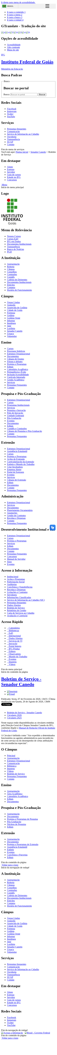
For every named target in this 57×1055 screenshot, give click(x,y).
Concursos (12, 180)
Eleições (11, 285)
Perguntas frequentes (16, 129)
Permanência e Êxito (16, 372)
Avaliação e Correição (17, 615)
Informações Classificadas (19, 597)
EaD (10, 633)
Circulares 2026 (14, 715)
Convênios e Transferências (19, 587)
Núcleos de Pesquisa (16, 824)
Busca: (7, 94)
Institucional (12, 576)
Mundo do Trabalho (17, 656)
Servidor (11, 172)
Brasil (10, 6)
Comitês (11, 277)
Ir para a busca (14, 17)
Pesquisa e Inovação (16, 410)
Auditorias (12, 584)
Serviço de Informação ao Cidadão (23, 134)
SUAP (10, 142)
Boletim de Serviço (16, 608)
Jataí (9, 326)
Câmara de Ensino (15, 359)
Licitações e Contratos (17, 592)
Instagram (11, 1020)
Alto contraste (13, 47)
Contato (10, 144)
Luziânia (11, 328)
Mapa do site (13, 50)
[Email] (11, 694)
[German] (16, 32)
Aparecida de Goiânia (17, 307)
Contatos (11, 287)
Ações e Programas (16, 579)
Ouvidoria (11, 136)
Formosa (11, 313)
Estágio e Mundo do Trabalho (20, 464)
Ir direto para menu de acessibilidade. (18, 2)
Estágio (10, 849)
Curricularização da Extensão (20, 461)
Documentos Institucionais (19, 244)
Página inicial (22, 152)
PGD (9, 252)
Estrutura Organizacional (18, 353)
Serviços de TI (15, 641)
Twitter (10, 1022)
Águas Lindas (13, 302)
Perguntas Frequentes (17, 385)
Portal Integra (14, 646)
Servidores (12, 595)
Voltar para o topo (9, 865)
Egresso (10, 169)
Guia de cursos (14, 174)
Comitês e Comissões (17, 428)
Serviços (11, 382)
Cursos (10, 348)
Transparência (13, 139)
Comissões (12, 274)
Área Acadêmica (14, 794)
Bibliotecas (13, 630)
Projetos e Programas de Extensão (22, 844)
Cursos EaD (12, 239)
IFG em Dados (14, 241)
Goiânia (10, 315)
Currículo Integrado (16, 377)
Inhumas (11, 320)
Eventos (10, 420)
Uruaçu (10, 333)
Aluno (10, 167)
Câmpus (11, 269)
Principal (11, 755)
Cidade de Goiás (14, 310)
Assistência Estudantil (17, 451)
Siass (9, 561)
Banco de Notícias (15, 249)
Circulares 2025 (14, 718)
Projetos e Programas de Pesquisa (22, 819)
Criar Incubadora (15, 467)
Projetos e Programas (16, 364)
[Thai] (28, 32)
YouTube (11, 1025)
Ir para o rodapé (15, 20)
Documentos (13, 356)
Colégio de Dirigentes (17, 279)
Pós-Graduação (14, 418)
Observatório (14, 654)
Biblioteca (11, 766)
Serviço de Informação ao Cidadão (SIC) (26, 600)
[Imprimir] (12, 691)
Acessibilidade (13, 44)
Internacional (14, 636)
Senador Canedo (38, 152)
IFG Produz (14, 649)
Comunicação (13, 131)
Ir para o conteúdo (16, 12)
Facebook (11, 1017)
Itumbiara (11, 323)
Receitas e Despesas (16, 518)
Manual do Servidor (16, 559)
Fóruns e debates (15, 361)
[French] (12, 32)
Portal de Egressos (15, 472)
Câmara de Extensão (16, 480)
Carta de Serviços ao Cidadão (20, 613)
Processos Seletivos (16, 351)
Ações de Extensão (16, 459)
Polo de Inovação (15, 413)
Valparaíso (12, 336)
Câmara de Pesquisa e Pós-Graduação (24, 431)
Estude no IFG (14, 177)
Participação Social (16, 582)
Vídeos (11, 664)
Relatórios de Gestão (16, 610)
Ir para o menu (14, 14)
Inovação (12, 643)
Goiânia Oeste (13, 318)
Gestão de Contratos (16, 515)
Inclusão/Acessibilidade (18, 374)
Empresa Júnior (14, 469)
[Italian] (20, 32)
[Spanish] (24, 32)
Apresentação (13, 264)
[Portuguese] (3, 32)
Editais (10, 367)
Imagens (12, 662)
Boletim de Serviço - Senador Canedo (21, 681)
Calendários (14, 628)
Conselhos (12, 272)
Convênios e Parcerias (17, 855)
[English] (7, 32)
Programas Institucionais (18, 405)
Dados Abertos (14, 605)
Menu (4, 184)
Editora (11, 651)
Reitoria (10, 266)
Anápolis (11, 305)
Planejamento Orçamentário (20, 510)
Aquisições (12, 513)
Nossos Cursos (14, 236)
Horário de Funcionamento (19, 290)
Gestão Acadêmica (15, 380)
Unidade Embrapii (15, 415)
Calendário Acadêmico (17, 369)
